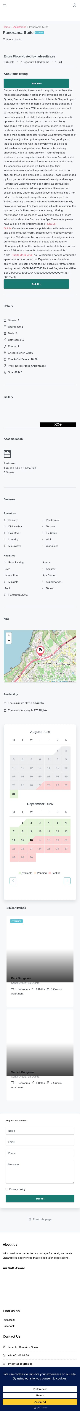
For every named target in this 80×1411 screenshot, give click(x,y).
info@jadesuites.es (20, 1363)
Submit (40, 1198)
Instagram (9, 1319)
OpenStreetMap (63, 681)
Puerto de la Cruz (22, 254)
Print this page (42, 1219)
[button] (40, 651)
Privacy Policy (17, 1189)
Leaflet (53, 681)
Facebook (9, 1325)
